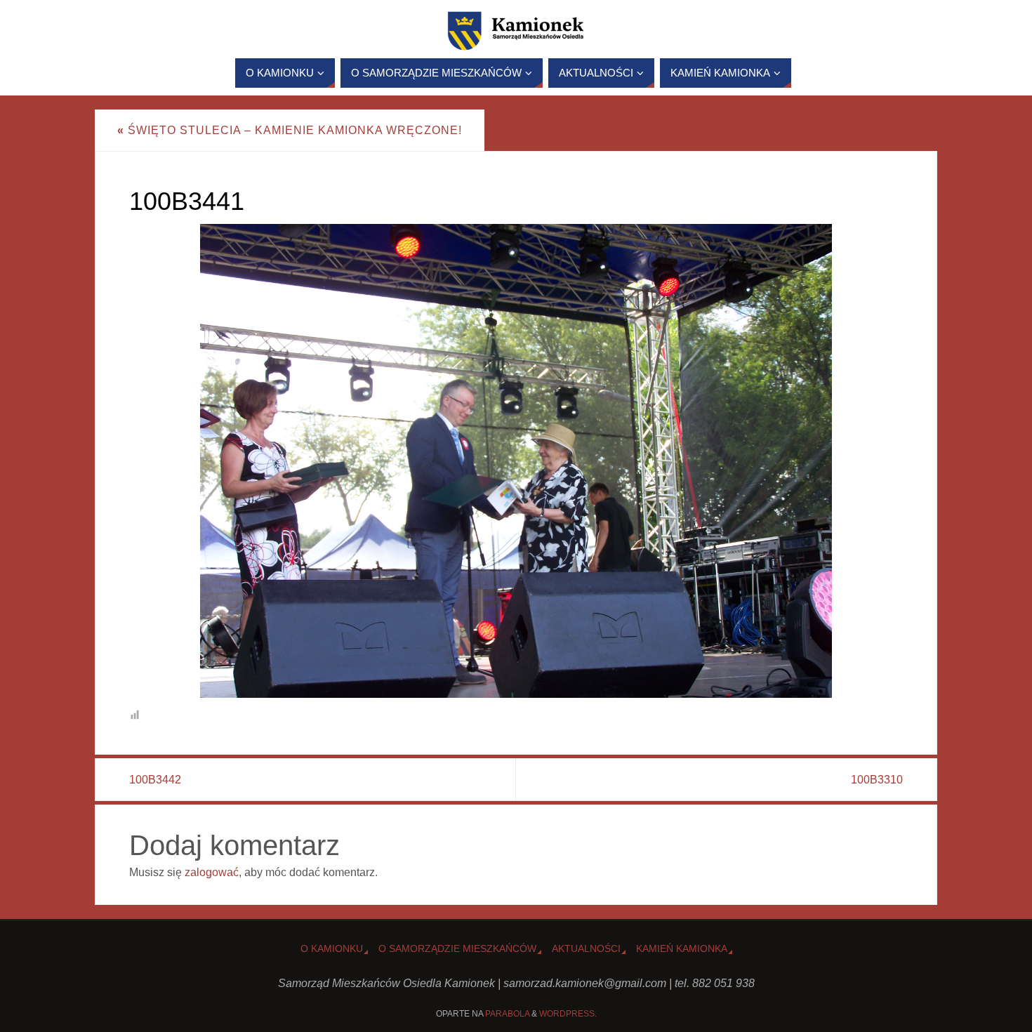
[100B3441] (516, 461)
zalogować (212, 872)
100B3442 (155, 780)
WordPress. (568, 1014)
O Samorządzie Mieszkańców (457, 948)
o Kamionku (331, 948)
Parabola (507, 1014)
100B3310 (877, 780)
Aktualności (586, 948)
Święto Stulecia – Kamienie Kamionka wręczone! (289, 130)
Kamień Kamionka (681, 948)
